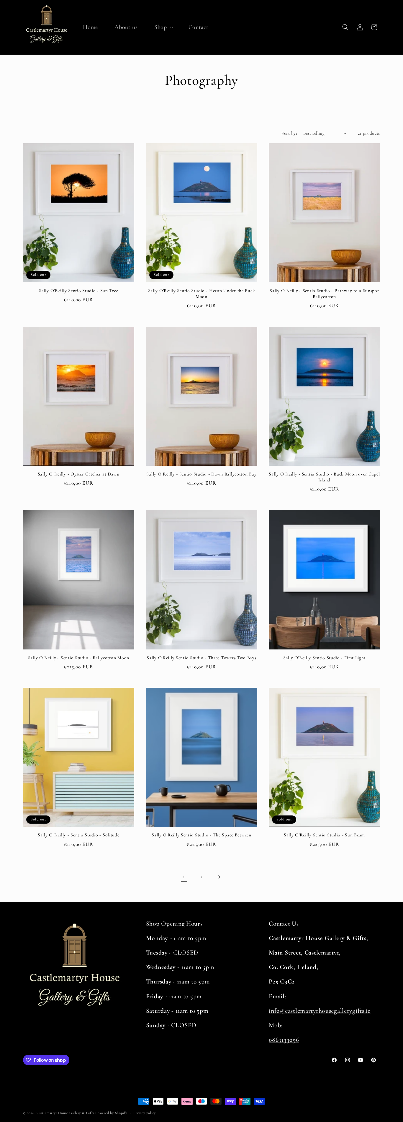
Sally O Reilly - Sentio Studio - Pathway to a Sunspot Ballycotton (324, 293)
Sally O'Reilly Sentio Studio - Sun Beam (324, 835)
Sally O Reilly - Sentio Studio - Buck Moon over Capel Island (324, 477)
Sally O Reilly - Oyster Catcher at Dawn (78, 474)
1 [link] (184, 877)
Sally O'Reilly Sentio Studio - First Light (324, 657)
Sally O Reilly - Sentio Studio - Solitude (78, 835)
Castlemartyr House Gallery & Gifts (65, 1113)
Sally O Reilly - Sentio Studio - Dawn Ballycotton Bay (201, 474)
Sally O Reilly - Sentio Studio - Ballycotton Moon (78, 657)
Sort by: (289, 133)
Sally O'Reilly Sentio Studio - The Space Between (201, 835)
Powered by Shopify (111, 1113)
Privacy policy (144, 1113)
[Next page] (219, 877)
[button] (163, 27)
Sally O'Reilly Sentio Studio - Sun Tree (78, 290)
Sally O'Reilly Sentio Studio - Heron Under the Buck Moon (201, 293)
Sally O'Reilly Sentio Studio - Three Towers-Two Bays (201, 657)
